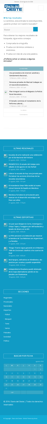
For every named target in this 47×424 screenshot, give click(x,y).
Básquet (8, 319)
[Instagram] (28, 421)
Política (6, 341)
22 (35, 381)
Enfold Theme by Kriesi (30, 418)
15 (35, 377)
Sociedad (7, 336)
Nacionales (8, 306)
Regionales (8, 297)
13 (23, 377)
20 (23, 381)
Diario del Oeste (17, 418)
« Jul (12, 392)
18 (12, 381)
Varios (7, 328)
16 (40, 377)
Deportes (7, 310)
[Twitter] (21, 421)
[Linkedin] (18, 421)
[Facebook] (14, 421)
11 (12, 377)
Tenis (7, 323)
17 (6, 381)
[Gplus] (38, 421)
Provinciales (8, 302)
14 (29, 377)
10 (6, 377)
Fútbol (7, 314)
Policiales (7, 332)
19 (17, 381)
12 (17, 377)
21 (29, 381)
